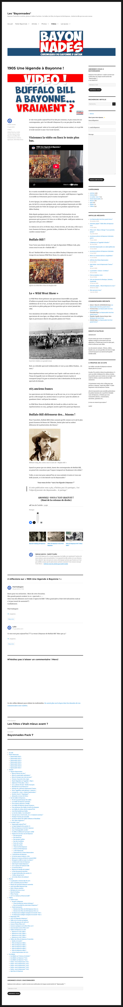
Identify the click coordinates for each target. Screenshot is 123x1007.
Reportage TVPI (14, 916)
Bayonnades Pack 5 (15, 764)
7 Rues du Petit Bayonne (20, 847)
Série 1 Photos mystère (16, 888)
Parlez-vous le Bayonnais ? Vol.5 (19, 969)
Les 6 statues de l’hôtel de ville (20, 865)
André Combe (11, 124)
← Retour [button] (91, 114)
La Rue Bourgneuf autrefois (19, 871)
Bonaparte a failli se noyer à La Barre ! (22, 860)
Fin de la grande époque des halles (21, 800)
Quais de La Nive (18, 845)
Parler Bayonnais (21, 24)
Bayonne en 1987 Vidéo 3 (19, 935)
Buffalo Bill (16, 136)
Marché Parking (15, 892)
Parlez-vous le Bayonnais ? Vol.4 (19, 967)
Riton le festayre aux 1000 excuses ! (22, 777)
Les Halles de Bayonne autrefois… (21, 801)
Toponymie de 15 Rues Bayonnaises (23, 852)
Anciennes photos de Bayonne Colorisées (102, 251)
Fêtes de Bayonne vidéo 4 (19, 948)
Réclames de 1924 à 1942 (17, 890)
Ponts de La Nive (18, 843)
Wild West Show (18, 139)
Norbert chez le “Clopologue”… (21, 794)
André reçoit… (14, 899)
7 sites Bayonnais (18, 850)
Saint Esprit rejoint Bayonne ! (20, 864)
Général (92, 195)
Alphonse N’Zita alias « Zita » (20, 783)
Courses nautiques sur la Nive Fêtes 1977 (22, 926)
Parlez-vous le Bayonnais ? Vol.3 (19, 965)
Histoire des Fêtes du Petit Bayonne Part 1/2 (25, 909)
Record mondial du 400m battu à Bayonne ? (25, 905)
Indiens (18, 137)
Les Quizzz (64, 24)
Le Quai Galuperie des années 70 (21, 826)
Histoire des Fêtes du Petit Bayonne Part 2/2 (25, 911)
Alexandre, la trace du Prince (20, 796)
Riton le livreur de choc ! (19, 773)
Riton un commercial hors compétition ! (101, 255)
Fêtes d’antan (14, 894)
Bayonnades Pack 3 (15, 760)
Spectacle (10, 139)
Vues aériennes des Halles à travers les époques (25, 807)
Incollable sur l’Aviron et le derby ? (20, 956)
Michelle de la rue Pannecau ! (20, 786)
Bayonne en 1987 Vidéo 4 (19, 937)
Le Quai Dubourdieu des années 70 (21, 873)
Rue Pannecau (17, 837)
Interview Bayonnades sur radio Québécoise (102, 247)
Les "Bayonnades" (19, 13)
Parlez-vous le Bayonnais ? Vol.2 (19, 963)
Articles (34, 24)
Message (91, 134)
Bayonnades (16, 134)
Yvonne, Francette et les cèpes (20, 779)
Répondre (11, 619)
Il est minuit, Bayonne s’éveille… (21, 803)
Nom (94, 120)
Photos (44, 24)
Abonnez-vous (13, 993)
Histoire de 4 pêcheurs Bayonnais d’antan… (24, 788)
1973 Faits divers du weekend (20, 877)
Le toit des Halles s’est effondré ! (21, 813)
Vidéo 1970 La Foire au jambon (19, 920)
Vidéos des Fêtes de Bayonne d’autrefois (21, 939)
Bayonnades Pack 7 (15, 768)
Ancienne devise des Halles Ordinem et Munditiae (26, 818)
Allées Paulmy (11, 132)
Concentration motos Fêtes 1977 (19, 928)
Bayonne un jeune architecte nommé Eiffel (24, 858)
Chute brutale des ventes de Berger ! (23, 903)
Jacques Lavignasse (17, 901)
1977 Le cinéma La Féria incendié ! (20, 896)
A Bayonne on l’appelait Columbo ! (100, 242)
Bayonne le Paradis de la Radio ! (21, 869)
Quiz (91, 202)
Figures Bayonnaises (16, 771)
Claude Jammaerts (17, 907)
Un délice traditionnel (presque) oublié (23, 832)
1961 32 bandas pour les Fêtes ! (19, 882)
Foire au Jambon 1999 (96, 275)
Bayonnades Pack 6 (16, 766)
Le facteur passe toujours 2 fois (21, 856)
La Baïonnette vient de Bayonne (21, 862)
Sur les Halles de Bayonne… (18, 798)
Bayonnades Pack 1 (15, 756)
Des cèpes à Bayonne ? (18, 820)
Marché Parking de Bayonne (37, 543)
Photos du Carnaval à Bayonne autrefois (21, 884)
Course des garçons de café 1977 (19, 922)
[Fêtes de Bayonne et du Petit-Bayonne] (56, 536)
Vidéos (53, 24)
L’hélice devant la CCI (18, 875)
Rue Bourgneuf (17, 835)
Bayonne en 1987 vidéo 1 (19, 931)
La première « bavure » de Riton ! (99, 271)
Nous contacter (96, 179)
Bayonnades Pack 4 (15, 762)
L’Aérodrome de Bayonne (19, 854)
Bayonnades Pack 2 (15, 758)
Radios (92, 204)
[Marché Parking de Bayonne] (37, 536)
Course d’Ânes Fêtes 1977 (17, 924)
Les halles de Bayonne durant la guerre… (23, 805)
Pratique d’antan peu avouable (20, 817)
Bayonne (10, 136)
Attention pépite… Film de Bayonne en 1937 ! (102, 286)
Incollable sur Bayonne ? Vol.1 (18, 958)
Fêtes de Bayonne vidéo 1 (19, 943)
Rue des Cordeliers (18, 841)
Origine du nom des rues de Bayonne (22, 833)
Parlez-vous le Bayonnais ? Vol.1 (19, 962)
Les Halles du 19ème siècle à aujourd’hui (23, 809)
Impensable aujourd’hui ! (19, 824)
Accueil (10, 24)
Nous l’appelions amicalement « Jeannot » (24, 790)
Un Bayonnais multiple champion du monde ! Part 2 (26, 914)
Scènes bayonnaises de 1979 (20, 952)
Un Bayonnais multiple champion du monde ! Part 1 (26, 913)
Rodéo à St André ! (17, 941)
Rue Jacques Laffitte (19, 839)
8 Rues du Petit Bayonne (20, 849)
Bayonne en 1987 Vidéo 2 (19, 933)
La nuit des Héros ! (17, 867)
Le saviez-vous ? (15, 822)
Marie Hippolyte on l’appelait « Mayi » (23, 781)
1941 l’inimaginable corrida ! (20, 830)
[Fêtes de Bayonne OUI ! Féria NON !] (74, 536)
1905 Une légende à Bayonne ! (19, 918)
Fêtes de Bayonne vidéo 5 (19, 950)
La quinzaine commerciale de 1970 (20, 881)
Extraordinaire (11, 137)
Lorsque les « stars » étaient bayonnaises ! (24, 792)
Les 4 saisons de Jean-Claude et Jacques (23, 785)
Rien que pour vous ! (96, 290)
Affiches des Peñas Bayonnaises (99, 260)
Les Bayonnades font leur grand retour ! (101, 219)
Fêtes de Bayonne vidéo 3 (19, 946)
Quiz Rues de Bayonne (16, 971)
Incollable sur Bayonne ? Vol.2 (19, 960)
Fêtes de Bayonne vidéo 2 (19, 945)
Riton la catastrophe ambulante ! (21, 775)
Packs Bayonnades (95, 199)
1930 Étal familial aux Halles (20, 811)
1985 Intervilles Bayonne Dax (18, 886)
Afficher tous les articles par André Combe (56, 564)
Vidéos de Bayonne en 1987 (18, 930)
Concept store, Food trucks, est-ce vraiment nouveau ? (27, 815)
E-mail (94, 127)
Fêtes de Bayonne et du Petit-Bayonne (23, 828)
